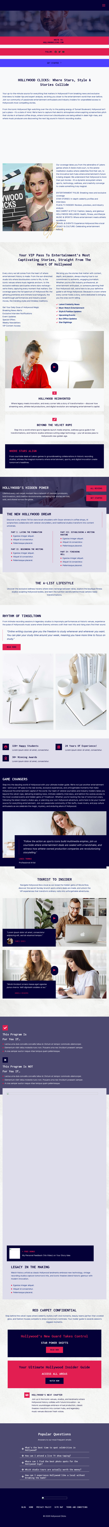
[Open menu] (103, 5)
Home (31, 1507)
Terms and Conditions (76, 1507)
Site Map (58, 1507)
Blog (24, 1507)
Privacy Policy (43, 1507)
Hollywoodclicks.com (53, 42)
